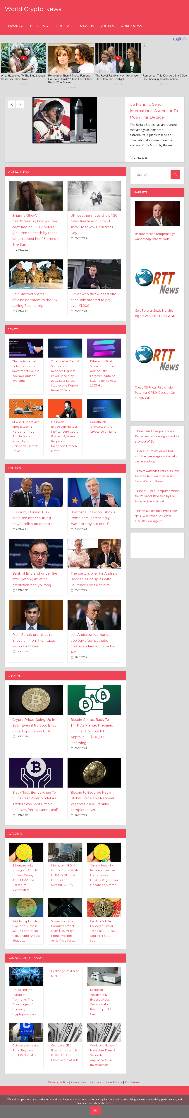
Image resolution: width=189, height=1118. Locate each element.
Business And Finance (26, 982)
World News (131, 26)
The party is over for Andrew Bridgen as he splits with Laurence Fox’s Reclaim (94, 604)
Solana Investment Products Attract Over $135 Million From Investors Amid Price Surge (64, 955)
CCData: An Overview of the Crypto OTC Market (103, 451)
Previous (11, 104)
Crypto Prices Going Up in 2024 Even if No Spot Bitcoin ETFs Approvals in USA (36, 750)
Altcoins (15, 858)
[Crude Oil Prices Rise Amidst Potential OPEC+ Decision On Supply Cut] (157, 362)
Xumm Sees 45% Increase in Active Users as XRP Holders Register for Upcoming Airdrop (104, 899)
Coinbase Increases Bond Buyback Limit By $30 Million (26, 1074)
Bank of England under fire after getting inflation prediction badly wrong (34, 604)
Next (20, 104)
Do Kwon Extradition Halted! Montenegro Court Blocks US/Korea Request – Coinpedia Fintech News (64, 461)
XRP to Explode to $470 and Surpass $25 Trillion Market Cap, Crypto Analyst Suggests (26, 955)
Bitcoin (14, 700)
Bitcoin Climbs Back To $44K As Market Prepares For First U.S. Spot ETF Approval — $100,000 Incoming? (92, 755)
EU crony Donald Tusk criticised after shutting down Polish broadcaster (33, 542)
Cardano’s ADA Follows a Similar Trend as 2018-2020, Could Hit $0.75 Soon (104, 955)
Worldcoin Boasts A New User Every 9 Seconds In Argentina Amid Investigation (103, 1079)
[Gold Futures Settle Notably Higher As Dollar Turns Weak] (157, 285)
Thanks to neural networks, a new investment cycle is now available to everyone (25, 395)
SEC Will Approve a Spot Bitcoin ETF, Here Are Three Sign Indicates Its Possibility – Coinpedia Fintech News (25, 461)
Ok (95, 1110)
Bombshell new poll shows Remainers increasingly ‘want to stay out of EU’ (93, 542)
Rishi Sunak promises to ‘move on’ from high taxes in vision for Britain (36, 665)
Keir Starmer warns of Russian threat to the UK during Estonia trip (34, 324)
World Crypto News (33, 9)
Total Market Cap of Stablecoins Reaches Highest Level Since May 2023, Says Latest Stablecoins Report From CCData (65, 400)
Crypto (14, 26)
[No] (184, 1106)
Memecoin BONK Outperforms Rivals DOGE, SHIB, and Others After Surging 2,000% (64, 899)
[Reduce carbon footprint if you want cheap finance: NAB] (157, 228)
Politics (107, 26)
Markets (87, 26)
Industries (64, 26)
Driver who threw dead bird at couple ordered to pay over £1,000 (93, 324)
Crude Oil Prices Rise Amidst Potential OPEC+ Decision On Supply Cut (155, 417)
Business (37, 26)
